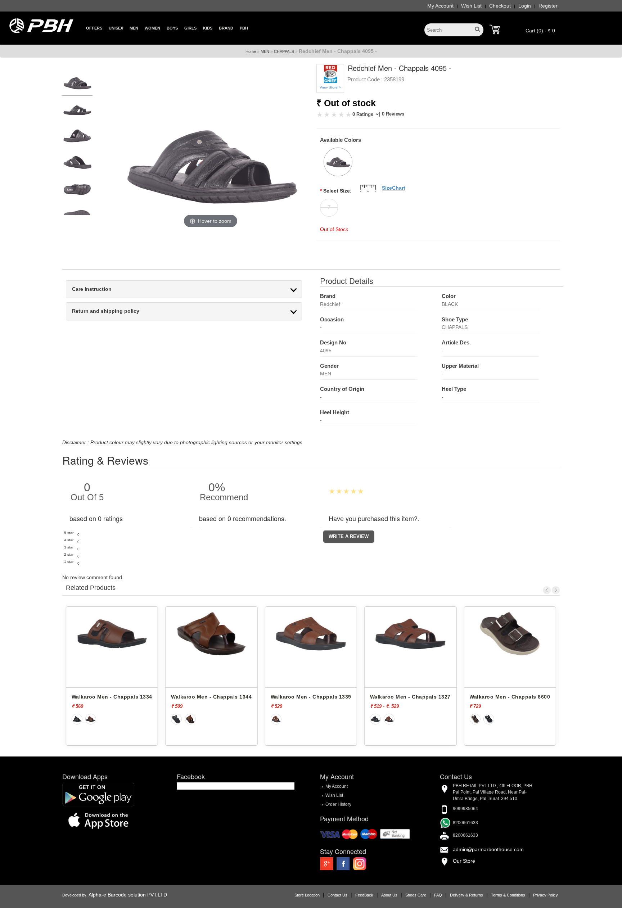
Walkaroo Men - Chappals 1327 (364, 697)
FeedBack (364, 895)
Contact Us (337, 895)
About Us (389, 895)
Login (524, 6)
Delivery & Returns (466, 895)
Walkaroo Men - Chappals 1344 (165, 697)
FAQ (438, 895)
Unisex (116, 28)
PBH (244, 28)
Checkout (500, 6)
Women (152, 28)
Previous (547, 590)
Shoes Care (415, 895)
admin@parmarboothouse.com (488, 849)
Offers (94, 28)
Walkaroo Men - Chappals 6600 (463, 697)
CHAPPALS (284, 51)
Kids (207, 28)
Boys (172, 28)
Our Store (464, 861)
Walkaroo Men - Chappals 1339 (264, 697)
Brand (226, 28)
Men (134, 28)
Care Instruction (92, 289)
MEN (265, 51)
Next (556, 590)
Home (250, 51)
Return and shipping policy (105, 311)
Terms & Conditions (508, 895)
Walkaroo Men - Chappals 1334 (65, 697)
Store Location (307, 895)
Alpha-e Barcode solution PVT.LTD (128, 895)
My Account (440, 6)
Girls (190, 28)
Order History (338, 804)
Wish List (471, 6)
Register (548, 6)
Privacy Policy (545, 895)
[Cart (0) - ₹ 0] (494, 29)
